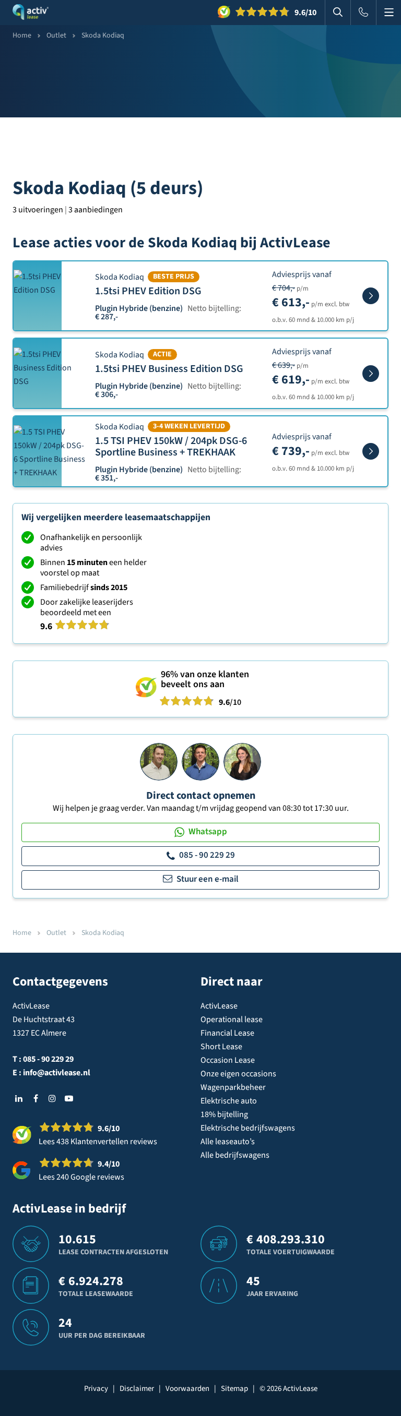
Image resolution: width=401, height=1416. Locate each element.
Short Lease (221, 1046)
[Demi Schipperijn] (242, 761)
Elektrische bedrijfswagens (247, 1128)
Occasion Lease (227, 1060)
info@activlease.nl (56, 1072)
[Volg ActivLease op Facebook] (35, 1098)
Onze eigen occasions (238, 1073)
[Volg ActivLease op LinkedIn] (19, 1098)
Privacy (96, 1388)
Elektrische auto (228, 1101)
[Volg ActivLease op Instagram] (52, 1098)
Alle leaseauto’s (227, 1141)
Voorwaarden (187, 1388)
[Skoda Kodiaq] (370, 295)
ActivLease (219, 1006)
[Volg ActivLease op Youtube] (69, 1098)
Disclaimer (137, 1388)
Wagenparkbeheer (233, 1087)
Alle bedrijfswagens (234, 1155)
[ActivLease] (31, 12)
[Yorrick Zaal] (200, 761)
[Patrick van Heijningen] (159, 761)
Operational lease (231, 1019)
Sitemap (234, 1388)
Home (22, 35)
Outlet (56, 35)
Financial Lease (227, 1033)
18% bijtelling (224, 1114)
